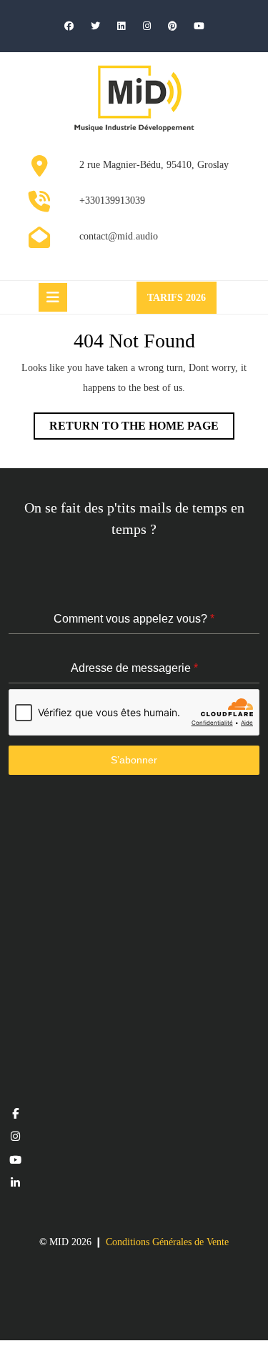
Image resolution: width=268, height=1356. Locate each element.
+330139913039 (112, 200)
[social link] (15, 1113)
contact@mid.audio (118, 236)
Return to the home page (141, 429)
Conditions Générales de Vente (167, 1242)
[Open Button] (53, 297)
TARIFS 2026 (182, 302)
